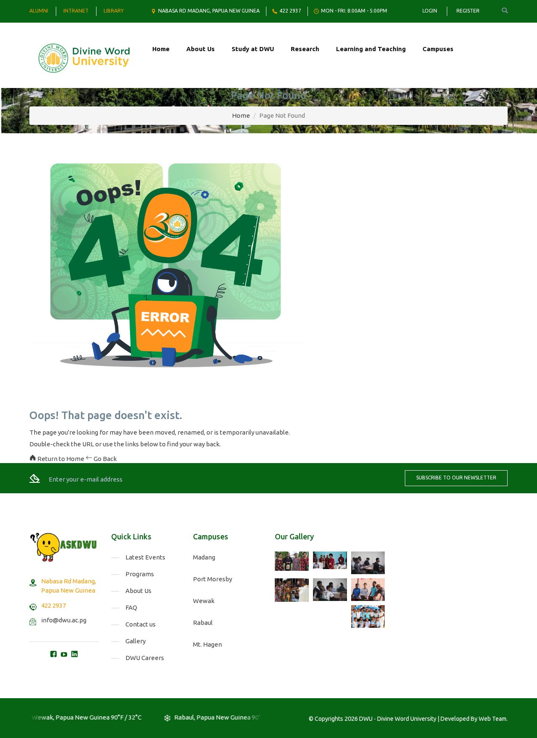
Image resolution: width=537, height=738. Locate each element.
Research (305, 48)
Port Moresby (212, 579)
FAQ (131, 607)
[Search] (498, 10)
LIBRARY (114, 10)
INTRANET (76, 10)
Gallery (135, 641)
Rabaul (203, 622)
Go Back (104, 458)
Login (429, 10)
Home (160, 48)
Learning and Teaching (371, 48)
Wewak (203, 600)
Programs (139, 573)
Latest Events (145, 557)
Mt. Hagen (207, 644)
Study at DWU (253, 48)
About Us (200, 48)
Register (468, 10)
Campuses (438, 48)
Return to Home (61, 458)
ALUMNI (38, 10)
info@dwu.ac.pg (63, 620)
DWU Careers (144, 657)
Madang (204, 557)
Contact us (140, 624)
